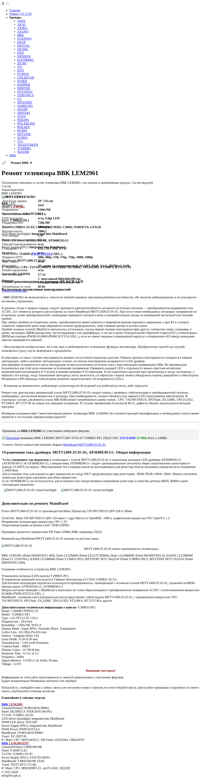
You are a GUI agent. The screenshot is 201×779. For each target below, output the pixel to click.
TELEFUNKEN (27, 144)
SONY (21, 116)
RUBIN (22, 130)
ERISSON (24, 56)
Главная (14, 10)
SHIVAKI (23, 113)
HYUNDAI (24, 91)
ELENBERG (25, 60)
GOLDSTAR (25, 77)
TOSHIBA (24, 148)
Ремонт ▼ (22, 162)
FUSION (23, 74)
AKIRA (22, 28)
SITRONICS (25, 95)
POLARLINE (26, 123)
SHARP (22, 109)
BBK (20, 35)
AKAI (21, 24)
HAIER (22, 81)
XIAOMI (23, 151)
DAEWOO (24, 38)
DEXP (21, 42)
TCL (20, 141)
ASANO (22, 31)
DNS (20, 52)
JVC (20, 67)
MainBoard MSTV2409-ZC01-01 (84, 444)
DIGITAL (23, 45)
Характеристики (13, 189)
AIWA (21, 21)
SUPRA (22, 137)
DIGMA (22, 49)
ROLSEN (23, 127)
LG (19, 98)
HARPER (23, 84)
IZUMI (21, 63)
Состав (6, 186)
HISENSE (23, 88)
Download (12, 438)
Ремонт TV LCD (20, 14)
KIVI (20, 70)
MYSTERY (24, 102)
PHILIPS (23, 120)
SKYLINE (24, 134)
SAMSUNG (25, 105)
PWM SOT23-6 (42, 253)
